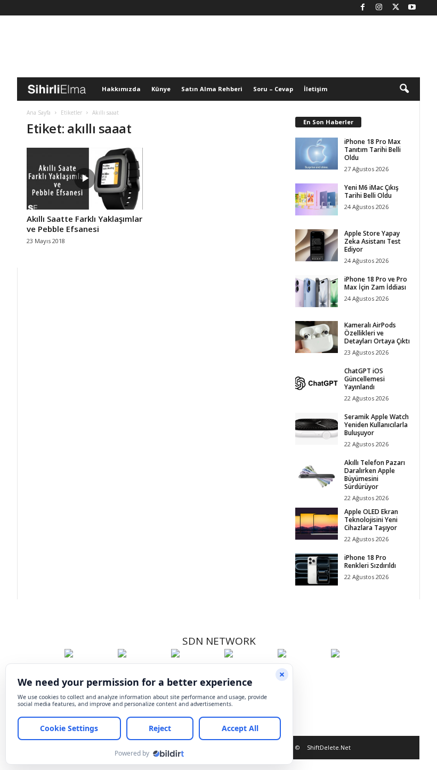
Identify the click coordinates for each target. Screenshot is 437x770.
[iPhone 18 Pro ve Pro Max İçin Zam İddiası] (316, 291)
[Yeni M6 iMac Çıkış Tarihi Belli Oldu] (316, 199)
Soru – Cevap (273, 89)
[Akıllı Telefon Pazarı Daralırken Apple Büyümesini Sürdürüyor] (316, 475)
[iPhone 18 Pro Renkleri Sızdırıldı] (316, 569)
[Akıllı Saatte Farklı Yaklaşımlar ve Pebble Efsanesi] (85, 179)
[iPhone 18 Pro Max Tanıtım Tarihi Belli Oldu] (316, 154)
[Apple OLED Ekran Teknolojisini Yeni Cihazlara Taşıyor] (316, 524)
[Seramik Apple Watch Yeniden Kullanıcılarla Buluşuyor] (316, 429)
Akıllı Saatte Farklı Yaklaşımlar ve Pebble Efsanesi (84, 223)
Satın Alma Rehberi (211, 89)
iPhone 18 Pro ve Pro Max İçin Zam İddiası (375, 283)
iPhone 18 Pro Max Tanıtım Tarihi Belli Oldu (372, 149)
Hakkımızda (121, 89)
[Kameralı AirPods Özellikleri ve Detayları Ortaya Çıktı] (316, 337)
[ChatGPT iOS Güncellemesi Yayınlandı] (316, 383)
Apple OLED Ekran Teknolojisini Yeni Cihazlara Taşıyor (371, 519)
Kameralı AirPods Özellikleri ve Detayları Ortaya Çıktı (377, 333)
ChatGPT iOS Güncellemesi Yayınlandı (364, 378)
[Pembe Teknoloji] (302, 673)
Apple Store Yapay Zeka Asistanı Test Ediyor (372, 241)
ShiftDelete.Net (329, 747)
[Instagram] (379, 7)
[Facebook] (362, 7)
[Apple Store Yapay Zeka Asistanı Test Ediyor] (316, 245)
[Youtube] (412, 7)
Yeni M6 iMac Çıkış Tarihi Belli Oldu (371, 191)
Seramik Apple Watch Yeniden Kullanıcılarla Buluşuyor (376, 424)
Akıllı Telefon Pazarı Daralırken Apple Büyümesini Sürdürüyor (374, 474)
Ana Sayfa (39, 112)
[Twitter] (395, 7)
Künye (161, 89)
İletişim (315, 89)
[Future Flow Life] (355, 673)
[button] (404, 89)
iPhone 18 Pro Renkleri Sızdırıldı (370, 561)
